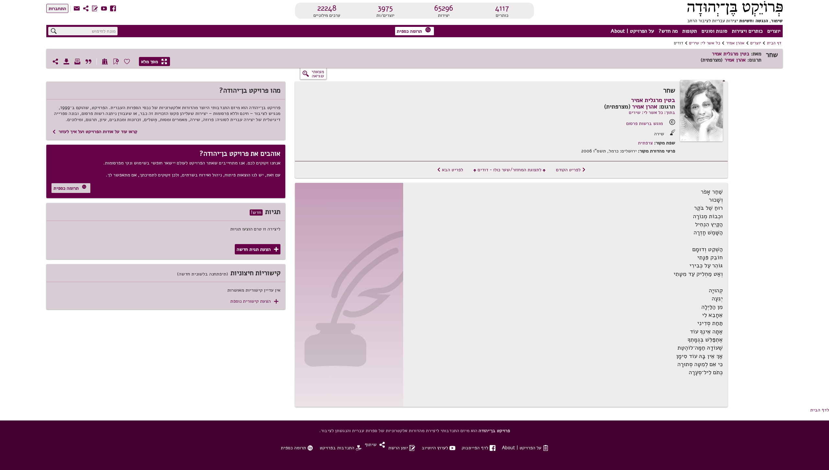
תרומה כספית (414, 30)
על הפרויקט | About (632, 31)
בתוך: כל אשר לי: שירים (652, 112)
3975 (385, 8)
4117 (502, 8)
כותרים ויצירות (747, 31)
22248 (326, 8)
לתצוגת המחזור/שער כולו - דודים (509, 169)
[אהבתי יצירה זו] (127, 61)
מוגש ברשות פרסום (644, 123)
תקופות (689, 31)
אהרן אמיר (735, 43)
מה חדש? (668, 31)
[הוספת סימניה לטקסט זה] (116, 61)
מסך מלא (154, 61)
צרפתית (645, 143)
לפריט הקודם (571, 169)
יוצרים (773, 31)
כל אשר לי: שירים (704, 43)
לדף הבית (819, 410)
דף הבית (774, 43)
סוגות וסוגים (714, 31)
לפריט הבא (450, 169)
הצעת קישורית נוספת (254, 301)
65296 (443, 8)
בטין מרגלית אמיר (730, 53)
